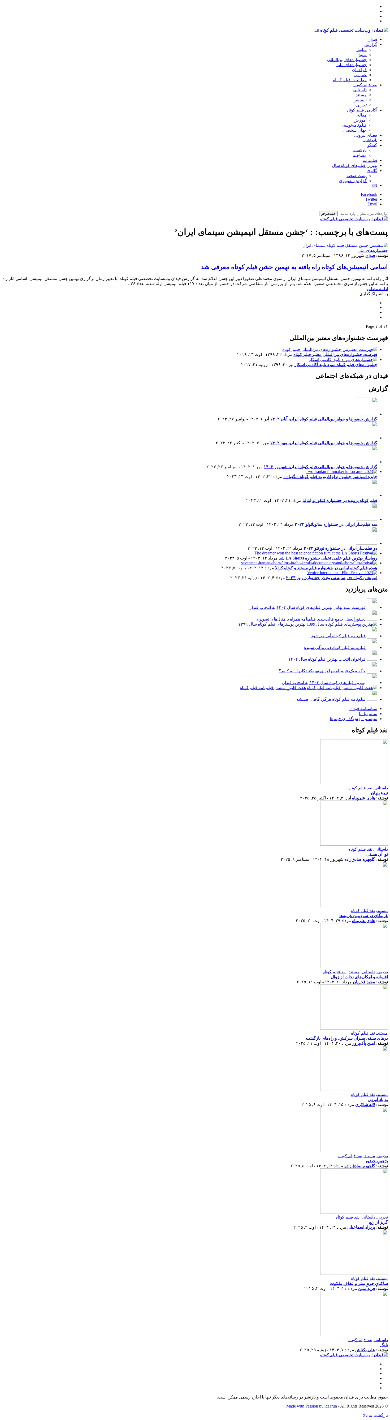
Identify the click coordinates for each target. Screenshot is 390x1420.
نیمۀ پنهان (379, 793)
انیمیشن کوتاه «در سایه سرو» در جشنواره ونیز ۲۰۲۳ (331, 577)
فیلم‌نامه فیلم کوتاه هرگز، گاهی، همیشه (331, 699)
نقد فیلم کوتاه (365, 85)
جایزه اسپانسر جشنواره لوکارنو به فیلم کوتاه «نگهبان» (330, 476)
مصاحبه (360, 155)
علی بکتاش (365, 1350)
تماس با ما (368, 713)
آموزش (360, 120)
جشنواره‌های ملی (351, 64)
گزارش (370, 44)
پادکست (359, 150)
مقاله (362, 115)
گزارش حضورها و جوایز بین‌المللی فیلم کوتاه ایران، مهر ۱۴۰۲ (323, 443)
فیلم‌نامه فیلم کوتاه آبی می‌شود (338, 636)
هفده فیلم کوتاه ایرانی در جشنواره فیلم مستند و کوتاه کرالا (326, 568)
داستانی (360, 90)
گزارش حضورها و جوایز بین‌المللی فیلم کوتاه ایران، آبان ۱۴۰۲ (323, 419)
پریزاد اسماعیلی (361, 1227)
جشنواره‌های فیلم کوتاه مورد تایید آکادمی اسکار (335, 364)
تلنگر (383, 1344)
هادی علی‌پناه (363, 798)
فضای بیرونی (365, 135)
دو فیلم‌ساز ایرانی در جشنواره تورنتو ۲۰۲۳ (340, 548)
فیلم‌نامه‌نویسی (353, 125)
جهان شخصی (355, 130)
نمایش (361, 49)
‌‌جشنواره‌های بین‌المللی (347, 59)
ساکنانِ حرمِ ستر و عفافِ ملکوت (359, 1283)
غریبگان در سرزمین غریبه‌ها (363, 915)
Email (372, 204)
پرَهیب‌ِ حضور (376, 1161)
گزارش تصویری (353, 180)
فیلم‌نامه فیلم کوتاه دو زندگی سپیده (335, 647)
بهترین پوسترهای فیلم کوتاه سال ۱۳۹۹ (272, 624)
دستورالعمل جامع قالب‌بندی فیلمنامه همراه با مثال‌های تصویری (310, 619)
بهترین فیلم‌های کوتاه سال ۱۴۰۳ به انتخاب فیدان (324, 682)
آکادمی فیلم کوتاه (361, 110)
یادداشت (369, 140)
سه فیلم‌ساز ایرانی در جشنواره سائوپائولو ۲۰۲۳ (336, 524)
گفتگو (372, 145)
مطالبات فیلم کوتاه (350, 80)
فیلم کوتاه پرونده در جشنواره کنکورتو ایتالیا (339, 500)
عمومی (360, 74)
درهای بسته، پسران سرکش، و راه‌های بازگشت (347, 1038)
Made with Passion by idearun (311, 1406)
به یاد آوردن (378, 1099)
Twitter (371, 199)
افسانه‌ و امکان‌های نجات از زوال (359, 977)
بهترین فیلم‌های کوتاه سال (354, 165)
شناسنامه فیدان (363, 708)
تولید (363, 54)
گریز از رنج (378, 1222)
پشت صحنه (356, 175)
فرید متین (366, 1288)
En (316, 30)
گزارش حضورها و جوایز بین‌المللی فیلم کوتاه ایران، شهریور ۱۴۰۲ (320, 466)
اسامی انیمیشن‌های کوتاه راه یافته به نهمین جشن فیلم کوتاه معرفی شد (294, 267)
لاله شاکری (365, 1104)
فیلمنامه (370, 160)
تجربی (361, 105)
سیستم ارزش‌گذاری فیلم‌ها (353, 718)
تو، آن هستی (377, 854)
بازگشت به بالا (375, 1415)
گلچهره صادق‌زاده (359, 859)
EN (374, 185)
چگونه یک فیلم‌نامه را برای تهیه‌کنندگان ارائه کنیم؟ (322, 671)
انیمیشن (360, 100)
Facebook (369, 194)
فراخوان (359, 69)
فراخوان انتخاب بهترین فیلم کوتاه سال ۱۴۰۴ (327, 659)
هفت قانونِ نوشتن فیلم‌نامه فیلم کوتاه (273, 687)
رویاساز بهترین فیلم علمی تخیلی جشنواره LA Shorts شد (328, 558)
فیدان (372, 39)
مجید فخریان (364, 982)
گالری (372, 170)
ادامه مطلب (377, 288)
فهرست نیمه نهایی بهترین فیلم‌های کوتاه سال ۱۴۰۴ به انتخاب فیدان (307, 607)
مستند (361, 95)
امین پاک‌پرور (363, 1043)
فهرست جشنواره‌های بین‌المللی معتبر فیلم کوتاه (335, 354)
